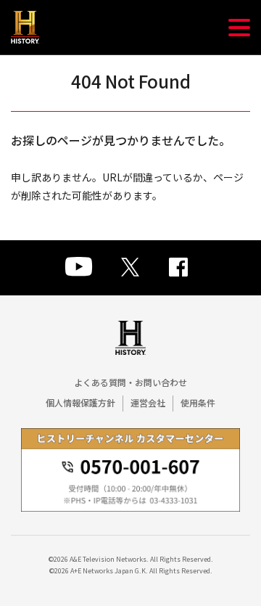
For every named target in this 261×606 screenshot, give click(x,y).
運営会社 (147, 402)
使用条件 (198, 402)
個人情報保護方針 (80, 402)
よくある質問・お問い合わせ (130, 382)
